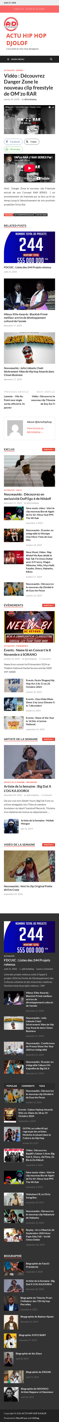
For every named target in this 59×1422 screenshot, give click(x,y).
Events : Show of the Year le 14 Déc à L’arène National (40, 721)
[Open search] (51, 59)
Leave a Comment (44, 969)
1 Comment (46, 795)
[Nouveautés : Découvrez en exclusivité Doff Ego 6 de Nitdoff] (29, 457)
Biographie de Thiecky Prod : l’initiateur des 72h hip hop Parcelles (36, 1301)
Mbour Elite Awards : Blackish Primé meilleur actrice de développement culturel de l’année (26, 318)
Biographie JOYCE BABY (32, 1334)
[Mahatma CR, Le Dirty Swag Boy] (14, 1194)
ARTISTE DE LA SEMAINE (14, 782)
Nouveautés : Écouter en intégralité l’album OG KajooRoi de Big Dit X (39, 1065)
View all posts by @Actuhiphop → (35, 430)
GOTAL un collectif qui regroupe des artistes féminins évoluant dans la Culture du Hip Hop (37, 1133)
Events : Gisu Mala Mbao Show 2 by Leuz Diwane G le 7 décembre (40, 702)
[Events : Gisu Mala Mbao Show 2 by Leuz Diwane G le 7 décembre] (14, 699)
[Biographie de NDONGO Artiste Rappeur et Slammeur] (11, 1388)
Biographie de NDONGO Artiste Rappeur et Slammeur (37, 1390)
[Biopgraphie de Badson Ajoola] (11, 1316)
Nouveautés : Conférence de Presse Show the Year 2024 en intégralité (40, 1046)
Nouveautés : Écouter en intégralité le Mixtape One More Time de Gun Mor (39, 535)
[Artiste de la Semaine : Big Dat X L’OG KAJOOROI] (29, 762)
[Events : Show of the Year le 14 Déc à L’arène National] (14, 718)
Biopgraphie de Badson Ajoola (36, 1316)
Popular (11, 1086)
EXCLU (19, 490)
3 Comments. (45, 659)
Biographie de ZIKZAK (38, 1371)
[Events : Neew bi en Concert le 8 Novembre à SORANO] (29, 627)
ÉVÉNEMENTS (22, 646)
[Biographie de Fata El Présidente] (14, 1263)
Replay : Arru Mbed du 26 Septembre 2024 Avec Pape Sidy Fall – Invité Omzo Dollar (40, 1234)
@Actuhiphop (30, 99)
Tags (42, 1086)
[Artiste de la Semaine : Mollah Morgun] (11, 820)
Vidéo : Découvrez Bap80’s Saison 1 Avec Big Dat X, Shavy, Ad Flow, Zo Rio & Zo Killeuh (40, 1155)
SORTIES (19, 70)
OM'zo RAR (41, 215)
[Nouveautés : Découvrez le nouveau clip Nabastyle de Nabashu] (14, 1211)
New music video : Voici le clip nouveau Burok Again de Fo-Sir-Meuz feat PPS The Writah (40, 513)
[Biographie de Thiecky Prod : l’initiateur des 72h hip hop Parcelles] (11, 1298)
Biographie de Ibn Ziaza (29, 1353)
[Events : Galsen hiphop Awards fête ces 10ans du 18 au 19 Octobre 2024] (10, 1109)
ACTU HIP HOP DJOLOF (26, 39)
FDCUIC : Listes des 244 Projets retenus (27, 267)
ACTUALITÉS (9, 70)
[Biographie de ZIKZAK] (14, 1372)
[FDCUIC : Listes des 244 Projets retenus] (29, 248)
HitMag (35, 1418)
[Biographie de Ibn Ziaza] (8, 1353)
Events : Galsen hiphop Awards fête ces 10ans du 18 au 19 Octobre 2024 (35, 1113)
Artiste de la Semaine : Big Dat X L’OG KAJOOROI (40, 1282)
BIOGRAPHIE (31, 782)
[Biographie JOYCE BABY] (10, 1335)
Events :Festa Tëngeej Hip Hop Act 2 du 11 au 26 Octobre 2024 (40, 683)
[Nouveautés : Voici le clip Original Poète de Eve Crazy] (29, 865)
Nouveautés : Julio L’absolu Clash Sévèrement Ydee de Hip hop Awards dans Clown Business (29, 371)
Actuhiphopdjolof (24, 215)
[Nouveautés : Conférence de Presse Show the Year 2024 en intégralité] (14, 1043)
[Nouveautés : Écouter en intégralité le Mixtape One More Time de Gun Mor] (14, 530)
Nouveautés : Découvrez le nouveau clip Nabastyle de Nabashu (40, 1214)
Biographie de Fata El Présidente (37, 1265)
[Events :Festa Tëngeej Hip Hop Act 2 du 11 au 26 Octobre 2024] (14, 680)
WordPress (21, 1418)
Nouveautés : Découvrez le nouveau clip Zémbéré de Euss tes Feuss (40, 587)
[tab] (11, 1086)
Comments (28, 1086)
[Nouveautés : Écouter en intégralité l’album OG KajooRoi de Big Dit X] (14, 1062)
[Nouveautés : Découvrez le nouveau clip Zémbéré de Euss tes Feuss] (14, 584)
